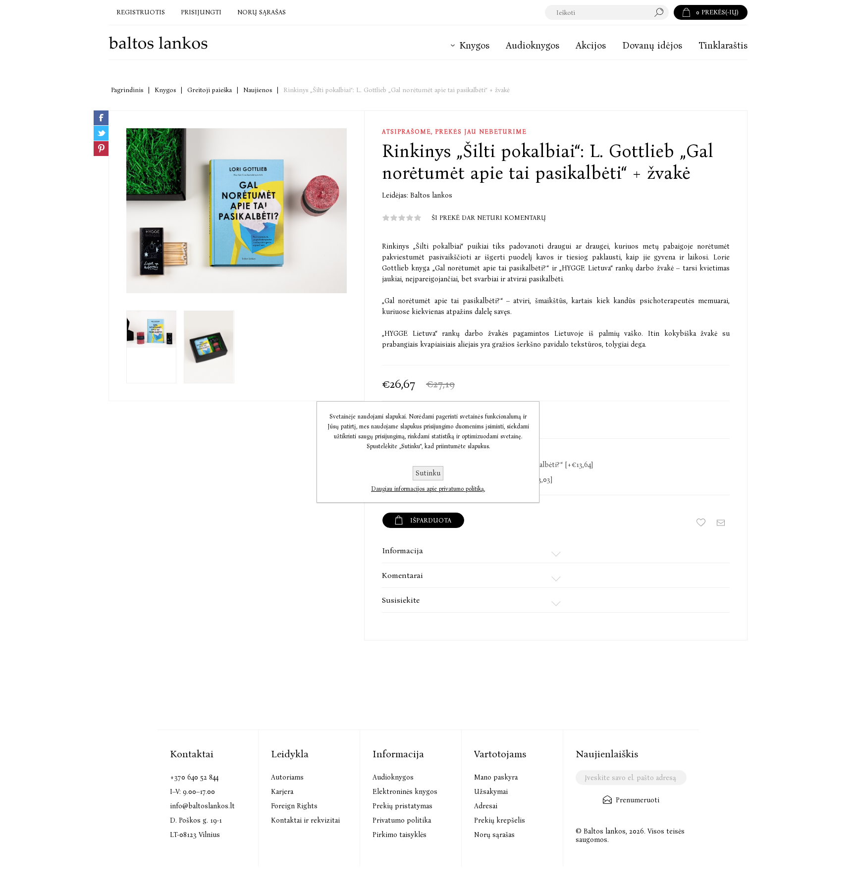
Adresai (485, 806)
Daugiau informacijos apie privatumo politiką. (428, 488)
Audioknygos (393, 777)
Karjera (282, 791)
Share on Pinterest (101, 148)
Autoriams (287, 777)
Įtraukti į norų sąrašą (701, 522)
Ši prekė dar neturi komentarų (488, 217)
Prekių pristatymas (402, 806)
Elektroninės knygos (405, 791)
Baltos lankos (431, 195)
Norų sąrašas (494, 835)
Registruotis (140, 12)
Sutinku (428, 473)
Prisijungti (201, 12)
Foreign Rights (294, 806)
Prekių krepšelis (499, 820)
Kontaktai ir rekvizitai (305, 820)
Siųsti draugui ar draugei (720, 522)
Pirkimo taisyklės (400, 835)
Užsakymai (491, 791)
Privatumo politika (402, 820)
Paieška (661, 12)
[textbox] (597, 12)
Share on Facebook (101, 117)
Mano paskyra (496, 777)
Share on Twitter (101, 133)
